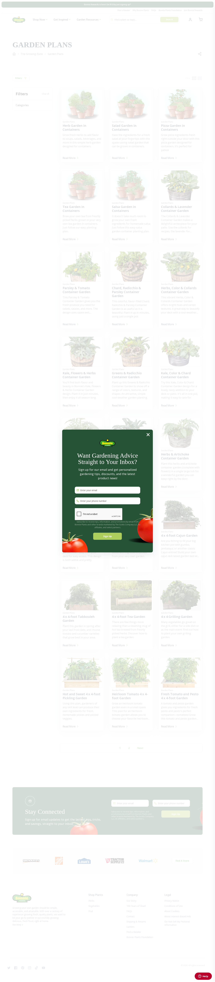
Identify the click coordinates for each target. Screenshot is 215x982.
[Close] (148, 434)
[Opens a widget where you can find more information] (203, 976)
